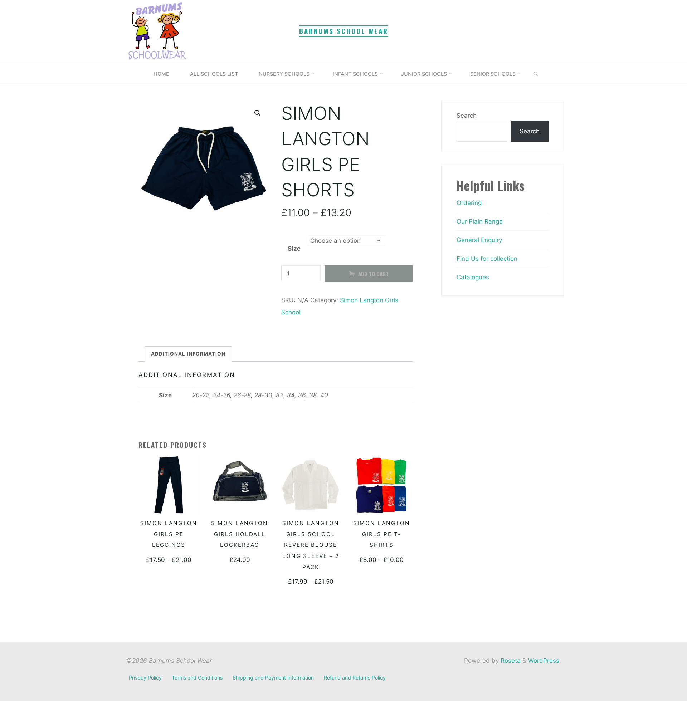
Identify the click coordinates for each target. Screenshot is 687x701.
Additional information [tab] (188, 354)
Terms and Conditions (197, 678)
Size (293, 249)
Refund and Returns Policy (355, 678)
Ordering (469, 202)
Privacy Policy (145, 678)
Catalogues (473, 277)
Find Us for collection (487, 258)
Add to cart (373, 274)
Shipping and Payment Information (273, 678)
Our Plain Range (480, 221)
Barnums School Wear (343, 31)
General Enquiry (479, 240)
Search (467, 115)
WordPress (543, 660)
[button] (257, 113)
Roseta (510, 660)
